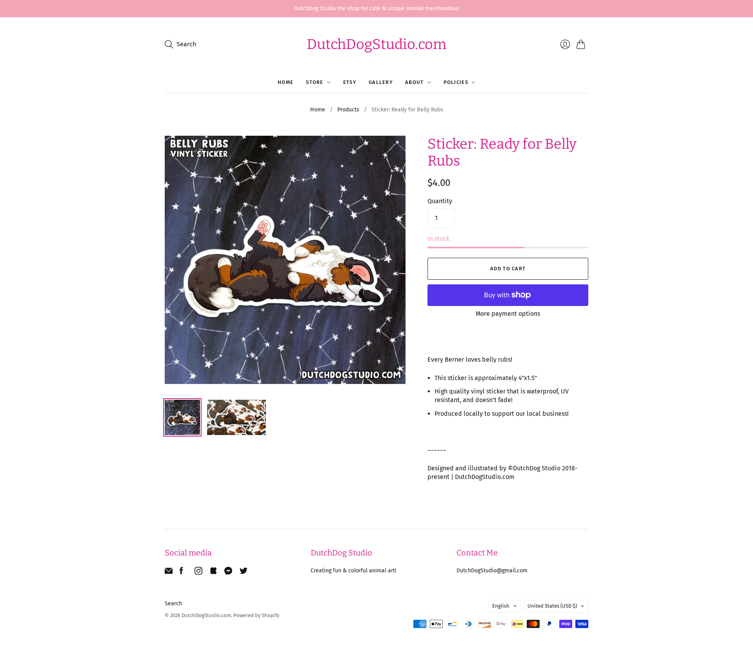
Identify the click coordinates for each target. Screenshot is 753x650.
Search (173, 603)
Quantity (439, 201)
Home (285, 82)
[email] (169, 572)
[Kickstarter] (213, 572)
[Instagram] (198, 572)
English (500, 606)
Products (348, 109)
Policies (456, 82)
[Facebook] (181, 572)
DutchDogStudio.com (376, 44)
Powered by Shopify (256, 615)
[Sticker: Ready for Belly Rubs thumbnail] (182, 417)
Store (315, 82)
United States (552, 606)
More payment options (508, 313)
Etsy (349, 82)
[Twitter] (243, 572)
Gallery (381, 82)
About (414, 82)
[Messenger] (228, 572)
